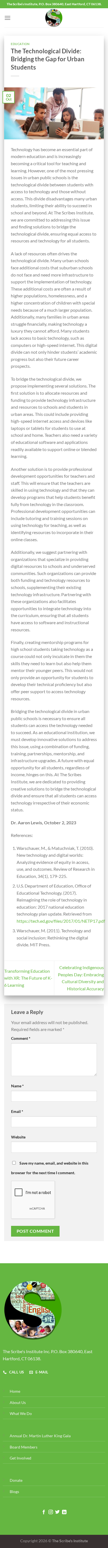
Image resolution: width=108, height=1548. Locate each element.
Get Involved (20, 1458)
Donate (16, 1480)
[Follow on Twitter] (57, 1512)
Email (17, 1111)
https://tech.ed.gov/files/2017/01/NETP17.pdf (61, 921)
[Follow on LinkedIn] (64, 1512)
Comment (20, 1038)
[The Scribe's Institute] (54, 18)
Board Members (23, 1447)
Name (17, 1085)
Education (20, 44)
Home (15, 1391)
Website (18, 1137)
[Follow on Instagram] (50, 1512)
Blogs (14, 1491)
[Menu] (7, 17)
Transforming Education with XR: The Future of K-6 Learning (28, 978)
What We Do (21, 1413)
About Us (18, 1402)
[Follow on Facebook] (44, 1512)
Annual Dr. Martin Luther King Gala (40, 1435)
